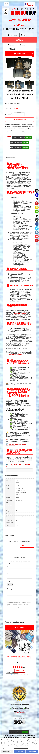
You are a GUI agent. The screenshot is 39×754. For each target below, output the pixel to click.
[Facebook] (37, 224)
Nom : (9, 574)
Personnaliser (7, 751)
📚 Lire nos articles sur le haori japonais (18, 465)
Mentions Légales (9, 735)
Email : (9, 567)
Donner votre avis (27, 545)
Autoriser (28, 137)
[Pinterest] (37, 240)
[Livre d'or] (37, 207)
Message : (10, 589)
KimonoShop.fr (20, 313)
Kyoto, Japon (19, 712)
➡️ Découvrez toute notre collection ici (16, 445)
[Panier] (37, 191)
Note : (9, 581)
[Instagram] (37, 232)
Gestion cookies (26, 737)
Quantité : (9, 114)
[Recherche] (37, 203)
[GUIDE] (37, 216)
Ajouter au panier (19, 670)
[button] (31, 84)
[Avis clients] (37, 211)
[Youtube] (37, 236)
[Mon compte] (37, 195)
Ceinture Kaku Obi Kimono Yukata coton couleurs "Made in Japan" (19, 657)
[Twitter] (37, 228)
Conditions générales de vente (25, 735)
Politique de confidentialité (12, 737)
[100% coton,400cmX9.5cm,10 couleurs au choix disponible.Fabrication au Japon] (19, 639)
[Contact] (37, 199)
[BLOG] (37, 220)
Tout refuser (20, 751)
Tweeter (9, 136)
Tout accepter (32, 751)
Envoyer (20, 599)
